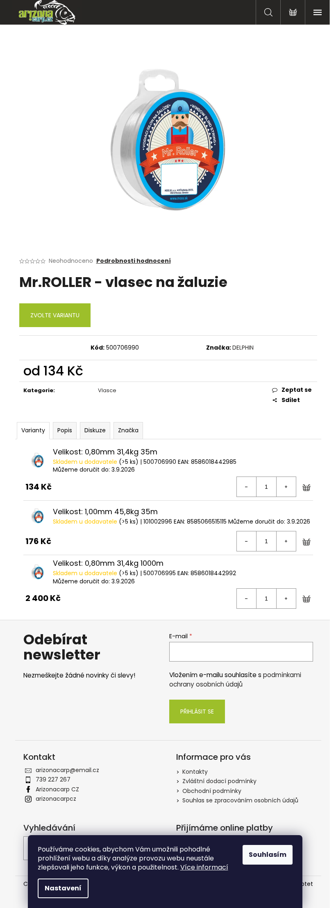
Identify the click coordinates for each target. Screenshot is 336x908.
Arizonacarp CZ (57, 789)
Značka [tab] (128, 430)
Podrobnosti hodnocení (133, 261)
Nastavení (63, 888)
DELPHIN (243, 347)
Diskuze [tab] (95, 430)
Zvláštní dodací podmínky (219, 781)
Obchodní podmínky (211, 791)
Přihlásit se (197, 711)
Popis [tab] (64, 430)
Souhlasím (267, 854)
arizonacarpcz (56, 799)
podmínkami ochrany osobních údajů (235, 679)
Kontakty (195, 772)
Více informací (204, 867)
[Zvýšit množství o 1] (286, 487)
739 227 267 (53, 779)
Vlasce (107, 390)
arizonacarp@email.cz (67, 770)
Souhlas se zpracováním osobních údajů (240, 800)
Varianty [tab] (33, 430)
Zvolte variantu (54, 315)
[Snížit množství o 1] (247, 487)
